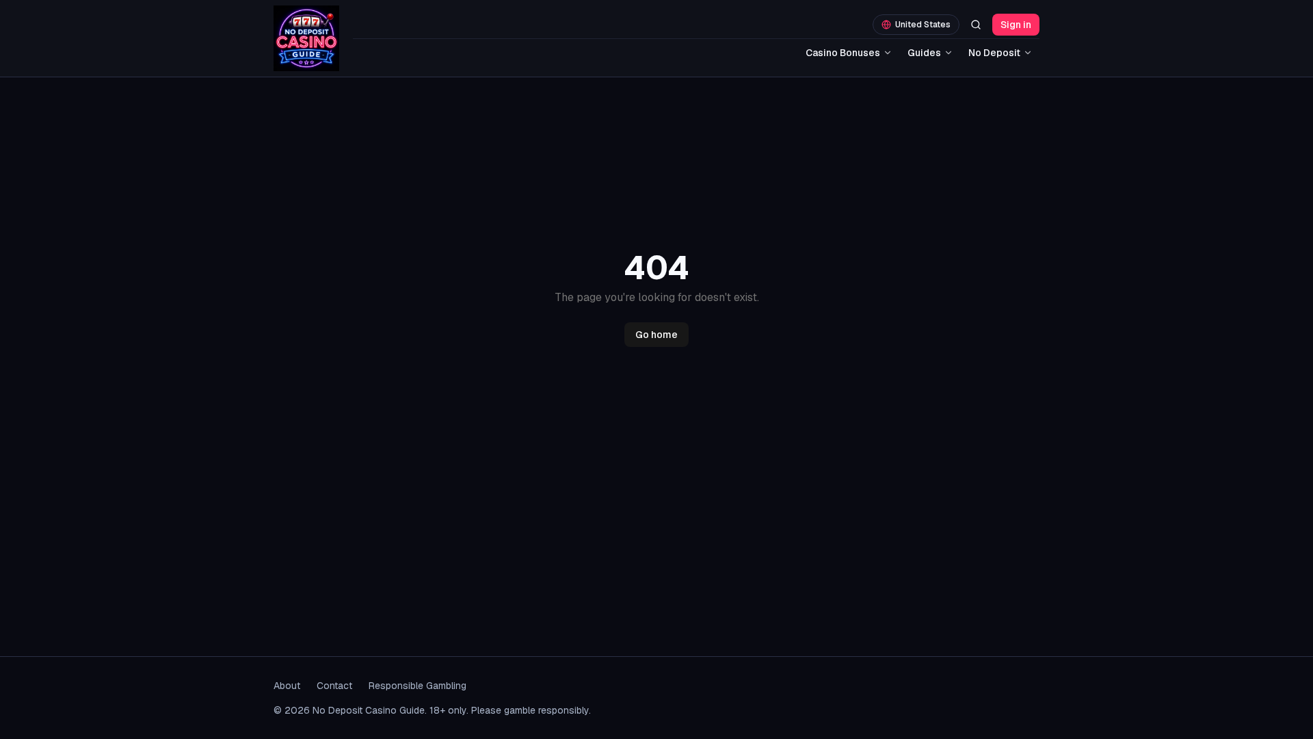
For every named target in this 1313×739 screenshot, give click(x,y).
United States (923, 24)
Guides (924, 53)
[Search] (976, 25)
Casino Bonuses (843, 53)
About (287, 685)
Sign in (1015, 24)
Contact (334, 685)
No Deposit (994, 53)
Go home (656, 334)
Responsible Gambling (417, 685)
